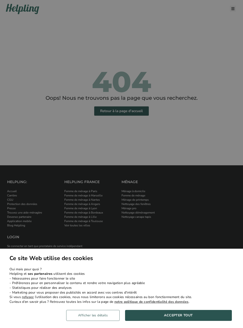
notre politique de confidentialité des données (151, 301)
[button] (95, 315)
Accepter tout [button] (178, 315)
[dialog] (121, 288)
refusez (28, 297)
